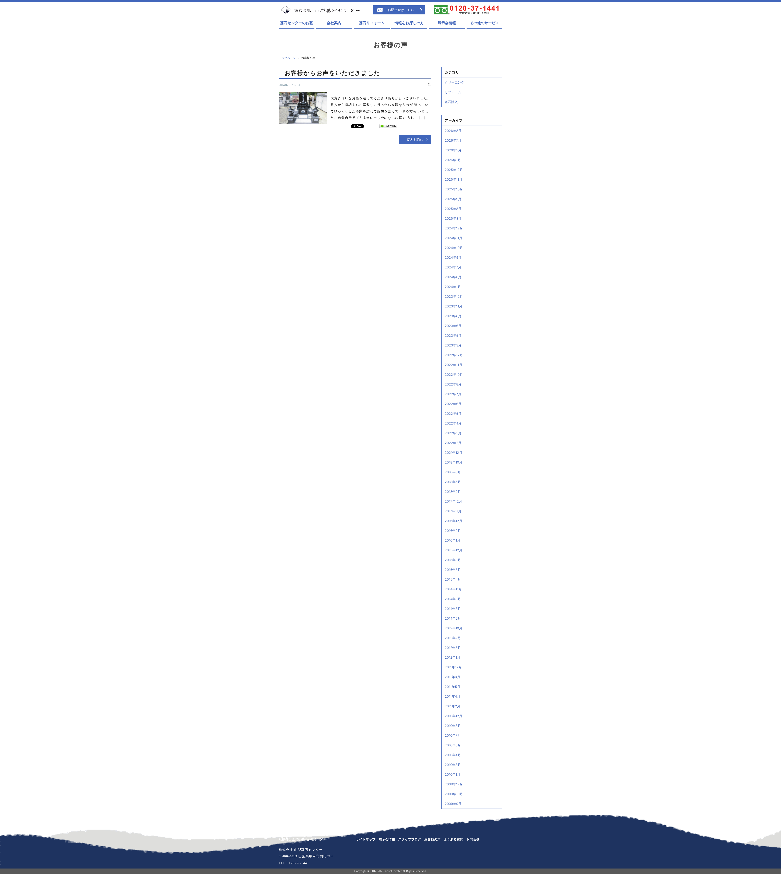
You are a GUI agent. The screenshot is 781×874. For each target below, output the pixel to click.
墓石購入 (451, 102)
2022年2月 (453, 443)
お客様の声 (432, 839)
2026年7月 (453, 140)
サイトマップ (365, 839)
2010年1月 (452, 774)
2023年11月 (453, 306)
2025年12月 (454, 170)
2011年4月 (452, 696)
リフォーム (453, 92)
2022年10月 (454, 374)
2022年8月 (453, 384)
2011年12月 (453, 667)
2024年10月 (454, 248)
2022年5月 (453, 413)
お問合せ (473, 839)
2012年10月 (453, 628)
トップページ (287, 58)
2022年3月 (453, 433)
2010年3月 (453, 765)
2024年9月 (453, 257)
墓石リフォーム (372, 23)
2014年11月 (453, 589)
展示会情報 (447, 23)
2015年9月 (453, 560)
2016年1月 (452, 540)
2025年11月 (453, 179)
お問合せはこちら (401, 10)
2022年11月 (453, 365)
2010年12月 (453, 716)
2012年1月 (452, 657)
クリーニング (454, 82)
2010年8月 (453, 726)
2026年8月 (453, 131)
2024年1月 (453, 287)
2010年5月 (453, 745)
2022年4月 (453, 423)
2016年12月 (453, 521)
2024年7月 (453, 267)
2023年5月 (453, 335)
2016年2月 (453, 531)
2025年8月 (453, 209)
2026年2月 (453, 150)
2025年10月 (454, 189)
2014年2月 (453, 618)
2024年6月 (453, 277)
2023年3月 (453, 345)
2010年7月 (453, 735)
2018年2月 (453, 492)
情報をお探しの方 (409, 23)
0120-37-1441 (298, 863)
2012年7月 (453, 638)
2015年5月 (453, 570)
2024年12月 (454, 228)
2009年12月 (454, 784)
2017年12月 (453, 501)
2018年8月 (453, 472)
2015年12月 (453, 550)
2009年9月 (453, 804)
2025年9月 (453, 199)
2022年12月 (454, 355)
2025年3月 (453, 218)
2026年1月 (453, 160)
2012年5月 (453, 648)
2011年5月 (452, 687)
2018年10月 (453, 462)
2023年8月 (453, 316)
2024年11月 (453, 238)
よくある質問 (453, 839)
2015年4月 (453, 579)
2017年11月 (453, 511)
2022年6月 (453, 404)
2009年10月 (454, 794)
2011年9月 (452, 677)
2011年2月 (452, 706)
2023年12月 (454, 296)
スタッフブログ (409, 839)
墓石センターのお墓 (296, 23)
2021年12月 (453, 453)
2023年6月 (453, 326)
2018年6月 (453, 482)
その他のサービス (484, 23)
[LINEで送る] (388, 126)
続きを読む (415, 139)
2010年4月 (453, 755)
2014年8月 (453, 599)
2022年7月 (453, 394)
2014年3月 (453, 609)
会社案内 (334, 23)
